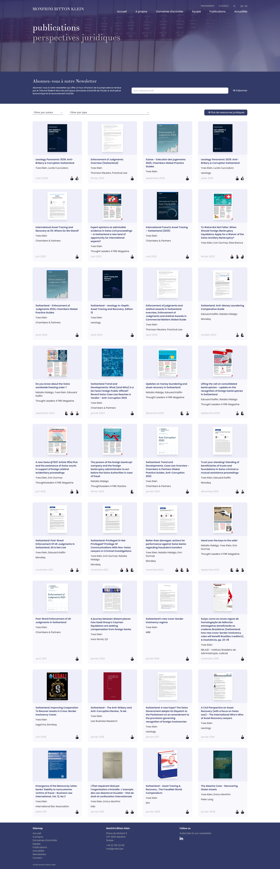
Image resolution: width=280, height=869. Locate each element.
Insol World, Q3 (99, 639)
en (241, 6)
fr (246, 6)
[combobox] (48, 112)
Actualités (240, 11)
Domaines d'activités (169, 11)
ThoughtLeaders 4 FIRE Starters (108, 486)
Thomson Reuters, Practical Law (164, 329)
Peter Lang (207, 799)
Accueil (122, 11)
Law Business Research (104, 721)
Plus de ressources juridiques (225, 112)
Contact (224, 5)
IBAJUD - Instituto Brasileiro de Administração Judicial (218, 651)
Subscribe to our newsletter (195, 833)
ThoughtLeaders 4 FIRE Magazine (54, 482)
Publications (217, 11)
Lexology (206, 173)
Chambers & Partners (48, 240)
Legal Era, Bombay (46, 724)
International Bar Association (52, 806)
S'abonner (239, 90)
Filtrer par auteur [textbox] (43, 112)
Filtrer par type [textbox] (78, 112)
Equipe (196, 11)
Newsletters (207, 5)
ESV (148, 803)
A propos (141, 11)
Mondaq (206, 319)
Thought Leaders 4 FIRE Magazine (55, 401)
